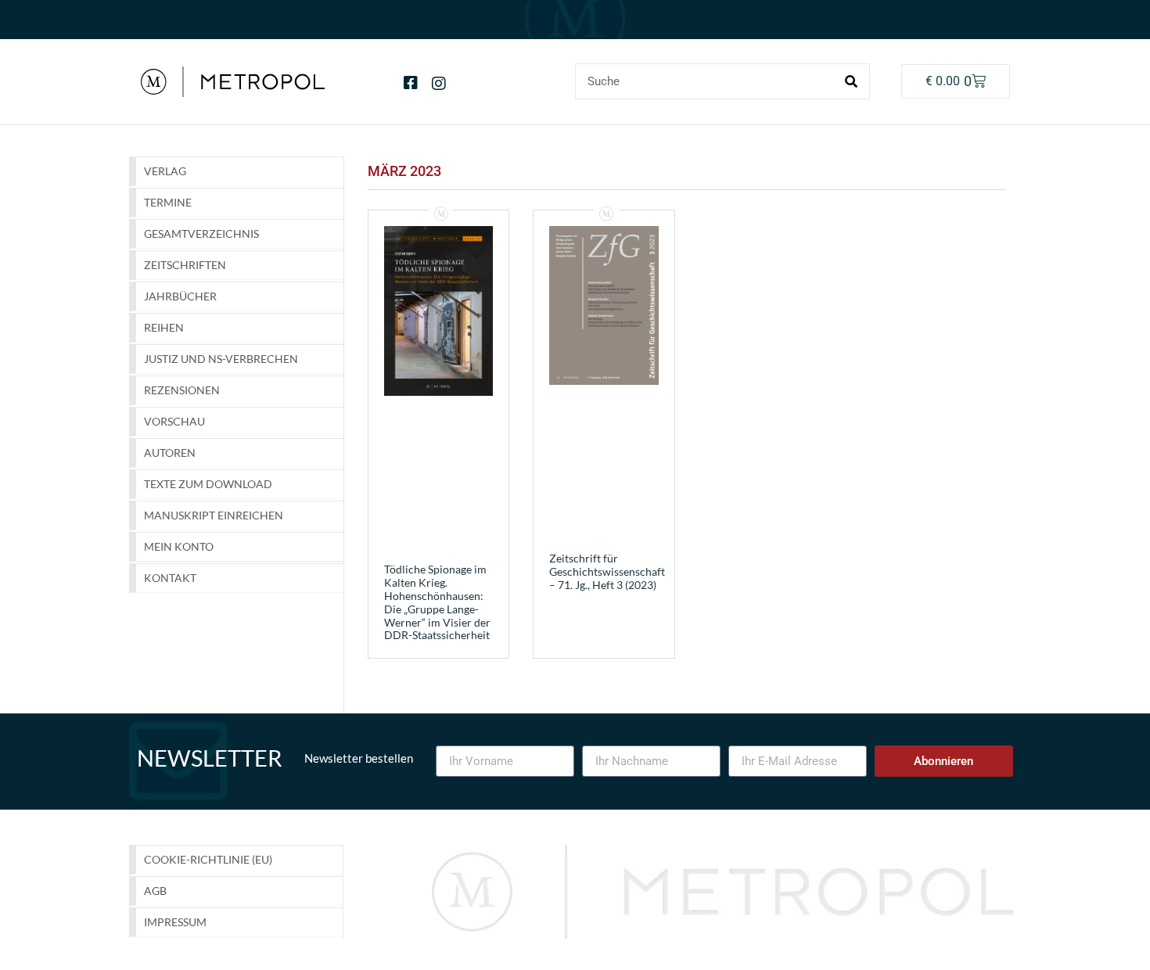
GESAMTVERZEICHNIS (201, 233)
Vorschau (174, 421)
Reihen (164, 327)
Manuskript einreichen (213, 515)
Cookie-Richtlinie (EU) (208, 859)
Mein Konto (179, 546)
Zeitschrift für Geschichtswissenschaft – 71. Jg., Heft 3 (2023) (607, 571)
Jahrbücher (180, 296)
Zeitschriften (185, 264)
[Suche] (851, 81)
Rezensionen (182, 390)
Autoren (170, 452)
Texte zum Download (208, 483)
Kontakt (170, 577)
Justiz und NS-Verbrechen (221, 358)
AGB (155, 890)
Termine (168, 202)
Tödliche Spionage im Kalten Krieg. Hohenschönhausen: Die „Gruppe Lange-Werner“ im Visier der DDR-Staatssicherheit (437, 601)
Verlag (165, 171)
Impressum (175, 922)
